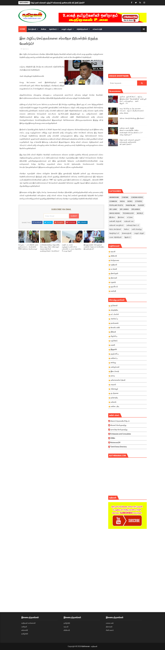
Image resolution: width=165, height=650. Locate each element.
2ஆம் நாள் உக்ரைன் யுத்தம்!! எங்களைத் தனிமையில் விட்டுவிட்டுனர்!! (57, 3)
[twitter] (136, 2)
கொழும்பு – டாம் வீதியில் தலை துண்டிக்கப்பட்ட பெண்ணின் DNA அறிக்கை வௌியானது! (28, 247)
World (140, 213)
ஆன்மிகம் (53, 29)
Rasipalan (130, 205)
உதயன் (66, 627)
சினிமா (43, 29)
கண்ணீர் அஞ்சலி (115, 221)
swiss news (114, 213)
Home (22, 29)
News (130, 201)
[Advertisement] (136, 53)
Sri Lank (113, 209)
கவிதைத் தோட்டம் (133, 225)
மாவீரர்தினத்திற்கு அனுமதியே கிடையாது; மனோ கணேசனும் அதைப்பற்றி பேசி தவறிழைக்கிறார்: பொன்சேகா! (50, 248)
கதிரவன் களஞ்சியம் (116, 225)
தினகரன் (109, 627)
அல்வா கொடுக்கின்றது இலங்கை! (132, 118)
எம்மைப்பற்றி (97, 29)
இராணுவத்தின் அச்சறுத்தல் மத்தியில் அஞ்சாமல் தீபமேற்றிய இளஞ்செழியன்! (94, 247)
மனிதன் (24, 627)
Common (113, 201)
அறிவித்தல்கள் (82, 29)
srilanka (136, 209)
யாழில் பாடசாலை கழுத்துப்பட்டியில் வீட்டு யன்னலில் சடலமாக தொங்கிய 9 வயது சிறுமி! (71, 248)
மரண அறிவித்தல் (115, 237)
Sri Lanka (124, 209)
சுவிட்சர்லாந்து (137, 229)
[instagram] (144, 2)
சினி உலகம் (110, 630)
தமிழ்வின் (24, 634)
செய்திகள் (32, 29)
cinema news (137, 197)
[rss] (140, 2)
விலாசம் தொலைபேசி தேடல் (119, 421)
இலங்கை (26, 49)
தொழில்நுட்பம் (114, 233)
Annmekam (114, 197)
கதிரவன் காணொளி (28, 623)
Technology (128, 213)
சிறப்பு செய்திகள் (115, 229)
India (122, 201)
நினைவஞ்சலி (126, 233)
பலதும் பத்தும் (66, 29)
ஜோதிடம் (128, 237)
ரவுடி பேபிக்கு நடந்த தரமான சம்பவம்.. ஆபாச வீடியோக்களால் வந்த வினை (132, 111)
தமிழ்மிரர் (67, 623)
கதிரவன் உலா (129, 221)
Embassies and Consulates (120, 434)
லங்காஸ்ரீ (24, 630)
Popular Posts (116, 205)
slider (141, 205)
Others (138, 201)
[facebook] (131, 2)
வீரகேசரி (67, 630)
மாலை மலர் (110, 623)
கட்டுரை (130, 217)
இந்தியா (112, 217)
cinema (125, 197)
